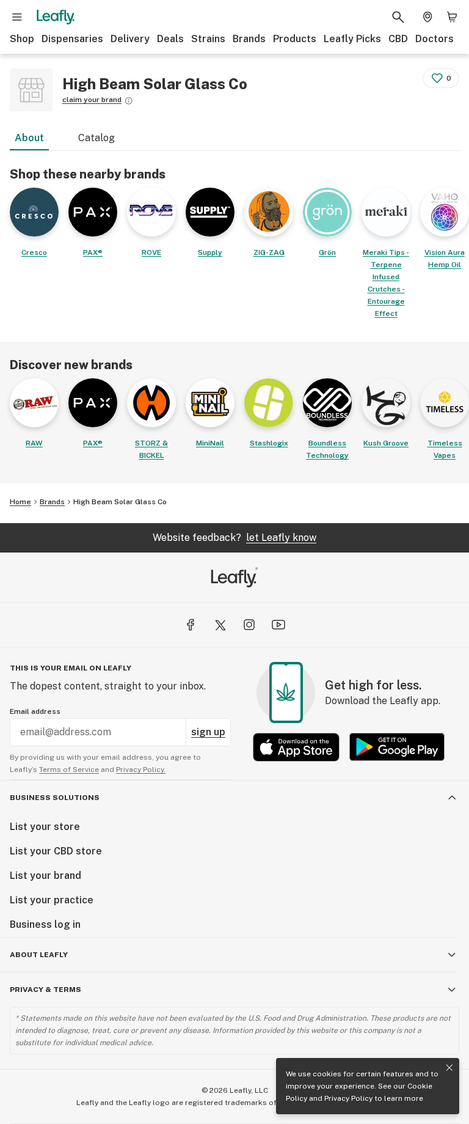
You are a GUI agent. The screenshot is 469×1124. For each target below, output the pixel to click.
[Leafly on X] (219, 624)
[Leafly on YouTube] (278, 624)
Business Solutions (55, 797)
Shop (22, 39)
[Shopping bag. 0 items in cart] (452, 17)
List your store (45, 826)
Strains (208, 39)
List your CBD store (56, 851)
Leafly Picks (352, 39)
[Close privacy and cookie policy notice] (449, 1068)
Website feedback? (234, 537)
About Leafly (39, 954)
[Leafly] (55, 17)
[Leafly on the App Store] (296, 747)
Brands (249, 39)
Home (20, 502)
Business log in (45, 924)
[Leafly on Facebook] (190, 625)
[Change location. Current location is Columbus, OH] (427, 17)
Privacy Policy (348, 1098)
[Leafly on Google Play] (397, 747)
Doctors (434, 39)
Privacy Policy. (140, 769)
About (29, 138)
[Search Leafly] (398, 17)
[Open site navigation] (17, 17)
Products (294, 39)
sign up (208, 732)
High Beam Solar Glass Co (120, 502)
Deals (170, 39)
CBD (398, 39)
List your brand (45, 875)
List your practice (51, 900)
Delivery (130, 39)
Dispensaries (72, 39)
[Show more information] (129, 101)
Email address (35, 711)
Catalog (96, 138)
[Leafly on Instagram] (249, 624)
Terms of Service (69, 769)
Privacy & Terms (45, 989)
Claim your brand (92, 99)
